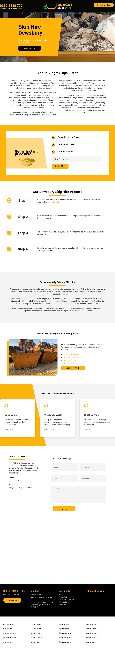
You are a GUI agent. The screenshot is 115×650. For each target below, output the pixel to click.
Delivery (61, 594)
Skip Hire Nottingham (65, 633)
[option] (17, 418)
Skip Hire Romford (8, 642)
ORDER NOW (12, 600)
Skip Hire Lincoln (36, 629)
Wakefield (75, 354)
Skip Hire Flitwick (91, 629)
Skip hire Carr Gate (71, 363)
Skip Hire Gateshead (65, 642)
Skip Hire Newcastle (9, 633)
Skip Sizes (62, 604)
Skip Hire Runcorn (8, 624)
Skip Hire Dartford (91, 624)
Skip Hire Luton (7, 629)
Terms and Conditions (66, 599)
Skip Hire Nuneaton (92, 633)
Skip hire (67, 354)
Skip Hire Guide (64, 602)
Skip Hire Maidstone (65, 637)
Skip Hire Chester (64, 629)
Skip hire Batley (70, 360)
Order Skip (28, 48)
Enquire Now (71, 368)
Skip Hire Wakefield (64, 624)
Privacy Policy (63, 597)
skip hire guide (54, 202)
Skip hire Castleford (71, 357)
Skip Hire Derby (90, 637)
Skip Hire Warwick (36, 642)
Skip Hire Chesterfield (10, 637)
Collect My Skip (103, 5)
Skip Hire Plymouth (36, 624)
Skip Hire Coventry (36, 637)
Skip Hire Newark (36, 633)
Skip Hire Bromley (91, 642)
